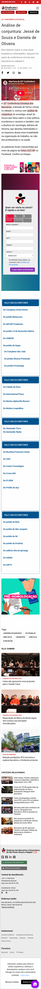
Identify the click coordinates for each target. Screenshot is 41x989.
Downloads (13, 938)
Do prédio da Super (12, 345)
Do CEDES (7, 557)
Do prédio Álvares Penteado (17, 358)
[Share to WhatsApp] (14, 74)
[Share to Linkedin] (19, 74)
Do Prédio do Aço (11, 487)
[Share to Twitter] (8, 74)
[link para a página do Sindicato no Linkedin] (33, 2)
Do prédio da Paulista (13, 543)
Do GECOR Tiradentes (13, 324)
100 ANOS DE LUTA (8, 2)
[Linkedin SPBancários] (10, 857)
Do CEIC (7, 459)
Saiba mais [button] (24, 975)
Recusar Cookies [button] (12, 982)
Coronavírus (20, 637)
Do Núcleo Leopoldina (13, 408)
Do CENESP (8, 338)
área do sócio (21, 12)
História (30, 938)
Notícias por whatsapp (14, 862)
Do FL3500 (8, 480)
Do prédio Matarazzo (12, 317)
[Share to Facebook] (2, 74)
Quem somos (6, 941)
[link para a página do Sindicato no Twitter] (25, 2)
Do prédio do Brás (11, 522)
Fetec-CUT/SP (28, 150)
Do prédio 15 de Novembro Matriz (18, 331)
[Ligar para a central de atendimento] (2, 893)
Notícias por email (12, 868)
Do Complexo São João (15, 351)
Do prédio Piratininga (14, 366)
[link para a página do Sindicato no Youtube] (38, 2)
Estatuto (22, 938)
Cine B (12, 952)
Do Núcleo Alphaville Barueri (16, 401)
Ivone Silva (33, 637)
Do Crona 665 (9, 473)
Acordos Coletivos (7, 935)
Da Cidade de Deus (11, 387)
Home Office (7, 637)
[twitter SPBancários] (3, 857)
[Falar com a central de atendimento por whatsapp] (7, 893)
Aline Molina (8, 641)
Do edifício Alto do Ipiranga (15, 550)
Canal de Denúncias (8, 12)
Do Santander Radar (12, 432)
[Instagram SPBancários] (14, 857)
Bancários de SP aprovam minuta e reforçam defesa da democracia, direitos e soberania (25, 831)
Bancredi (4, 952)
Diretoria (4, 938)
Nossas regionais (8, 907)
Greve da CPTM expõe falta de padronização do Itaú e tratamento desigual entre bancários (26, 790)
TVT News (19, 952)
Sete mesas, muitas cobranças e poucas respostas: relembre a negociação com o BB (26, 780)
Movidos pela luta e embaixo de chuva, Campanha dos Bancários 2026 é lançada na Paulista (26, 811)
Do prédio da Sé (10, 536)
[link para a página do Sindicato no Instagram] (29, 2)
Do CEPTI (7, 565)
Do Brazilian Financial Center (16, 452)
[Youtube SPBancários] (18, 857)
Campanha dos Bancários (12, 633)
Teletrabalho (30, 633)
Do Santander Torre (12, 428)
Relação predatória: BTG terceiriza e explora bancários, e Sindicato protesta (20, 758)
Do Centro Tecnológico (13, 466)
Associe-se (33, 12)
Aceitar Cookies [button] (29, 982)
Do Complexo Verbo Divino (15, 310)
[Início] (12, 8)
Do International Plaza (13, 394)
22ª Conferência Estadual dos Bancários (17, 105)
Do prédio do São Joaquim (15, 529)
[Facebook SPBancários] (6, 857)
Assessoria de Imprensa (24, 935)
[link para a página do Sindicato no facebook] (21, 2)
